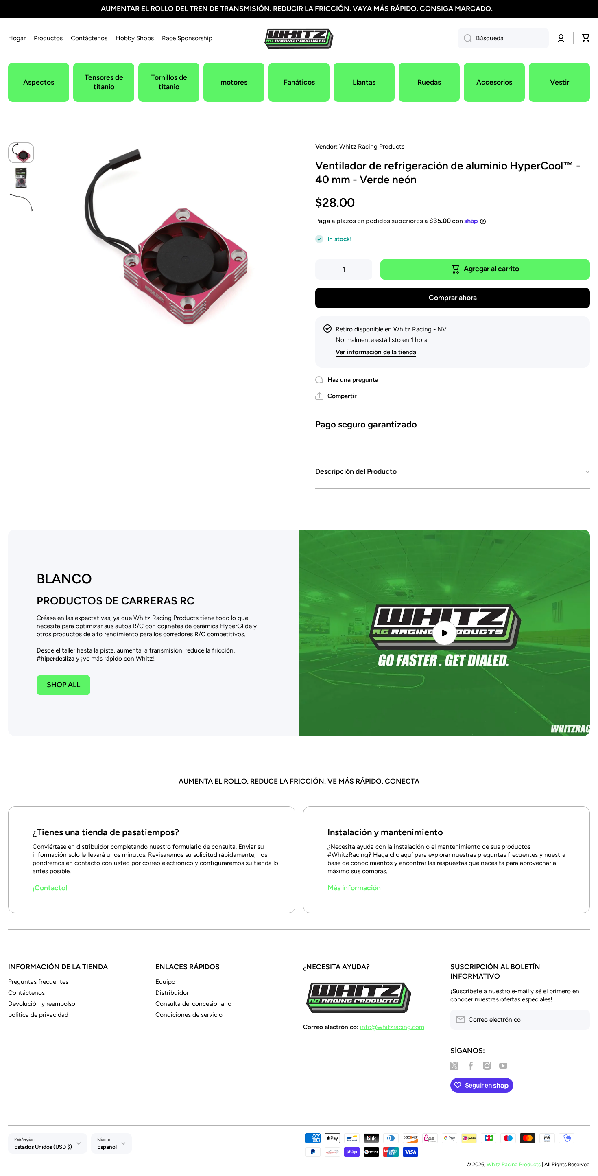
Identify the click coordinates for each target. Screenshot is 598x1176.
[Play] (444, 633)
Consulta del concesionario (193, 1003)
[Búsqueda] (465, 38)
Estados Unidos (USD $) (43, 1146)
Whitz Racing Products (514, 1164)
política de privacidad (38, 1014)
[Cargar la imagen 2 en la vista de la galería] (21, 177)
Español (107, 1146)
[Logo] (299, 38)
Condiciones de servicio (189, 1014)
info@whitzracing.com (392, 1027)
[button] (336, 396)
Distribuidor (172, 992)
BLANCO (64, 579)
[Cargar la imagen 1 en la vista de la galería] (21, 152)
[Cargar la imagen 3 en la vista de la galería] (21, 202)
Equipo (165, 981)
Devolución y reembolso (41, 1003)
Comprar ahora (453, 297)
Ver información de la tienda (376, 352)
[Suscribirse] (580, 1020)
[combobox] (503, 38)
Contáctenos (26, 992)
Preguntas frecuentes (38, 981)
